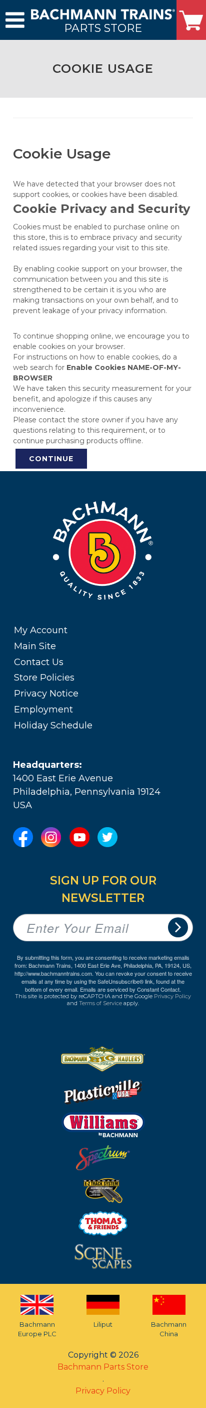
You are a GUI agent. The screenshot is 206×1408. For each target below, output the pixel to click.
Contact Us (39, 662)
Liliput (103, 1324)
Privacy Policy (172, 996)
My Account (41, 630)
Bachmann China (168, 1329)
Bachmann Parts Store (103, 1367)
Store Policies (44, 677)
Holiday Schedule (53, 725)
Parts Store (103, 27)
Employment (43, 709)
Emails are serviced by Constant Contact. (130, 989)
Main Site (35, 646)
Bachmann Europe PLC (37, 1329)
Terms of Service (100, 1003)
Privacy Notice (46, 693)
